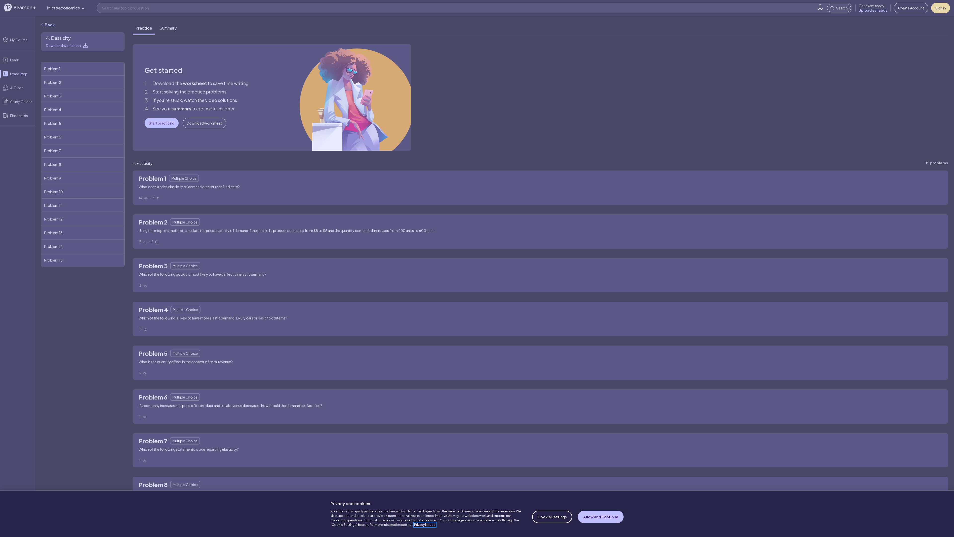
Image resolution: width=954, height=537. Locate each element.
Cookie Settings (552, 517)
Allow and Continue (600, 517)
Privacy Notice (425, 525)
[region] (477, 513)
